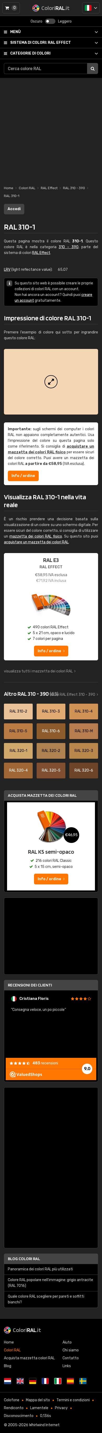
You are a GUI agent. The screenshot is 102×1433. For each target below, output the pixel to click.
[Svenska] (83, 1381)
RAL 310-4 (84, 711)
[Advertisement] (51, 129)
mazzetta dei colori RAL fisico (35, 536)
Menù (15, 32)
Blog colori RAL (24, 1258)
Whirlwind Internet (44, 1425)
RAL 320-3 (84, 751)
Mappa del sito (38, 1400)
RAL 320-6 (84, 770)
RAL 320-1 (18, 751)
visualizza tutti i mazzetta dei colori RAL (38, 671)
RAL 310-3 (51, 711)
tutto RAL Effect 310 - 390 (72, 694)
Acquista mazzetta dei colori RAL (42, 795)
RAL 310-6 (51, 731)
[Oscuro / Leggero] (50, 21)
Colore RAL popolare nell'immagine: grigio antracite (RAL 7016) (50, 1283)
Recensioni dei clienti (30, 985)
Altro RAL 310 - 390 (31, 693)
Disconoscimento (18, 1416)
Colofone (11, 1400)
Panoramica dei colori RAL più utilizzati (40, 1269)
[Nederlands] (7, 1381)
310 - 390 (68, 247)
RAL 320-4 (18, 770)
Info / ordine (23, 476)
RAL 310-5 (18, 731)
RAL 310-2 (18, 711)
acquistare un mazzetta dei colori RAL (36, 542)
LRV (7, 269)
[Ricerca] (92, 68)
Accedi (14, 209)
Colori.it (27, 1329)
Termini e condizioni (73, 1400)
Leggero (65, 21)
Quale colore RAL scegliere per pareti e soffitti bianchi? (46, 1299)
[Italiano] (91, 7)
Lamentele (39, 1408)
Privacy (61, 1408)
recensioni (45, 1063)
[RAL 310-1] (51, 382)
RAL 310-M (84, 731)
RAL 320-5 (51, 770)
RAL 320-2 (51, 751)
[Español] (70, 1381)
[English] (20, 1381)
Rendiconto (14, 1408)
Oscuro (36, 21)
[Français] (45, 1381)
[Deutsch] (32, 1381)
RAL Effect (40, 42)
